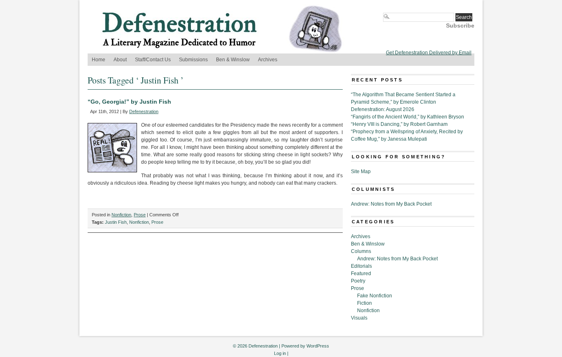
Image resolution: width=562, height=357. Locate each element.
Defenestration (143, 111)
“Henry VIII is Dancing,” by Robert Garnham (399, 124)
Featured (361, 273)
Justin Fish (116, 222)
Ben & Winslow (233, 60)
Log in (280, 353)
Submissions (193, 60)
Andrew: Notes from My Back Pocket (391, 204)
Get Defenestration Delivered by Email (428, 53)
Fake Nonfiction (374, 296)
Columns (361, 251)
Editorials (361, 266)
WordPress (318, 345)
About (120, 60)
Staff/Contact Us (153, 60)
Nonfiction (121, 214)
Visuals (359, 318)
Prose (140, 214)
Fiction (364, 303)
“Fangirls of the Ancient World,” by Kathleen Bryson (407, 117)
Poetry (358, 281)
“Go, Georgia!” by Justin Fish (129, 101)
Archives (267, 60)
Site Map (361, 171)
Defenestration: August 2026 (382, 109)
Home (98, 60)
